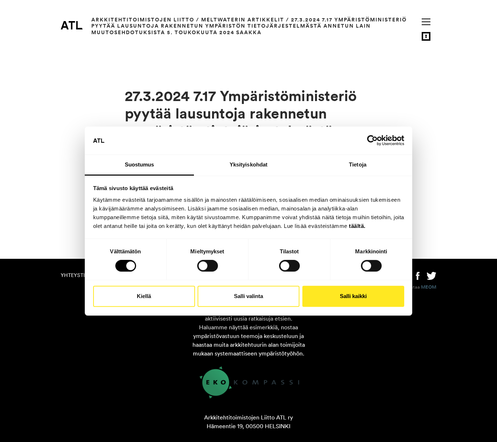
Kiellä (144, 296)
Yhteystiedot (80, 275)
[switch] (207, 266)
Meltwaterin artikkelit (242, 19)
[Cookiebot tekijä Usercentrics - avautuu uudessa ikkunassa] (372, 140)
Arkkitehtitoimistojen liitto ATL (72, 25)
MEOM (428, 287)
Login (426, 36)
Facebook (418, 275)
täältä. (357, 226)
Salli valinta (248, 296)
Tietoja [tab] (357, 164)
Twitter (431, 275)
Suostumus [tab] (139, 164)
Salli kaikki (353, 296)
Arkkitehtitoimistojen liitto (142, 19)
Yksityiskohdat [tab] (248, 164)
